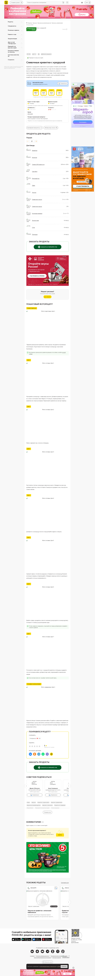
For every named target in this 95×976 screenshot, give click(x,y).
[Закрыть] (69, 956)
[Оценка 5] (39, 746)
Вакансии (36, 957)
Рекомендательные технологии (44, 957)
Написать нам (48, 962)
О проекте (11, 59)
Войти (60, 834)
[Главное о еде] (22, 34)
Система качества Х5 (13, 55)
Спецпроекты (12, 26)
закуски (34, 802)
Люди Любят (30, 808)
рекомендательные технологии (48, 966)
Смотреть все (65, 882)
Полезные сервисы (13, 30)
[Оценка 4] (37, 746)
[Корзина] (82, 2)
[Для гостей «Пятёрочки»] (22, 43)
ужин (28, 802)
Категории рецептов (56, 957)
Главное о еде (12, 34)
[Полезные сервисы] (22, 30)
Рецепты (10, 21)
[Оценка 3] (34, 746)
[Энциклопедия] (22, 39)
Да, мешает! (47, 296)
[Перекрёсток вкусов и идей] (22, 47)
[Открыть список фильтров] (63, 2)
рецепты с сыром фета (43, 802)
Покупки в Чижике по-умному (13, 51)
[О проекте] (22, 60)
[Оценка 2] (32, 746)
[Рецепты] (22, 22)
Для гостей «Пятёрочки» (12, 42)
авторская (30, 114)
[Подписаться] (56, 888)
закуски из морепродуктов (33, 805)
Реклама (64, 29)
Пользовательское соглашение (57, 956)
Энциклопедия (12, 38)
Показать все (47, 812)
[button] (26, 786)
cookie (58, 966)
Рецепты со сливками (60, 805)
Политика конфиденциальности (42, 956)
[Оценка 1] (30, 746)
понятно (64, 966)
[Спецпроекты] (22, 26)
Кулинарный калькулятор (33, 127)
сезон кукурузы (55, 808)
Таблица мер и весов (50, 127)
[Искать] (67, 2)
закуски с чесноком (47, 805)
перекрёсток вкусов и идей (42, 808)
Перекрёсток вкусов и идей (12, 47)
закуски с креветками (56, 802)
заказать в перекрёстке (49, 247)
